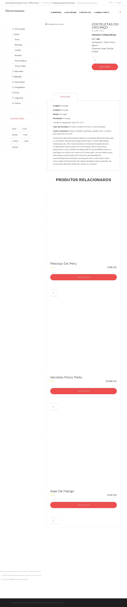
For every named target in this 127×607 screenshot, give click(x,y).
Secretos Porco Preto (66, 377)
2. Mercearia (17, 71)
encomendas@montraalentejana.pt (86, 3)
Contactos (85, 12)
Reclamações (6, 559)
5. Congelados (18, 87)
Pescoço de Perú (63, 263)
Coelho (18, 50)
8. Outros (16, 103)
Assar (14, 129)
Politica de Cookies (9, 554)
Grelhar (15, 141)
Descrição (65, 96)
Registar (119, 2)
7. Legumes (17, 98)
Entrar (110, 2)
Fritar (25, 135)
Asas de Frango (62, 491)
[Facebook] (0, 585)
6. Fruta (15, 93)
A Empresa (56, 12)
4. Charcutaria (18, 82)
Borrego (18, 45)
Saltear (15, 147)
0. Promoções (18, 29)
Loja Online (70, 12)
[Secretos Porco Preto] (87, 336)
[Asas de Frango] (87, 449)
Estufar (15, 135)
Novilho (18, 55)
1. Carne (15, 34)
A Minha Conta (101, 12)
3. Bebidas (16, 77)
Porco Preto (20, 66)
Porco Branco (21, 61)
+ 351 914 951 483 (46, 3)
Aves (17, 39)
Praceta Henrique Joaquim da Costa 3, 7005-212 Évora (20, 571)
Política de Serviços (9, 547)
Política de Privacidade (11, 542)
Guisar (26, 141)
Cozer (24, 129)
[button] (120, 11)
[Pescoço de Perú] (87, 222)
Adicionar (104, 67)
